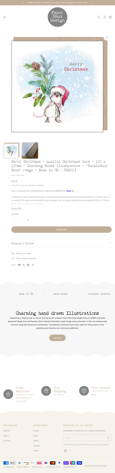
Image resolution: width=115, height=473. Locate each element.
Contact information (53, 467)
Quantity (15, 214)
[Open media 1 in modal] (107, 37)
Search (6, 431)
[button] (4, 17)
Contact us (21, 394)
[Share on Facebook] (19, 265)
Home (36, 431)
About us (57, 338)
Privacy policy (8, 467)
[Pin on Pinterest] (28, 265)
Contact (6, 441)
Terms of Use (91, 444)
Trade (35, 451)
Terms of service (23, 467)
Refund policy (37, 467)
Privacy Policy (103, 444)
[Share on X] (23, 265)
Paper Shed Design (99, 466)
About (6, 436)
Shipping (24, 185)
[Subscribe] (108, 437)
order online (21, 401)
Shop (35, 436)
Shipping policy (69, 467)
